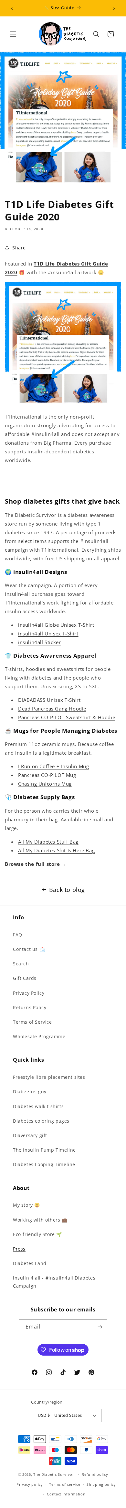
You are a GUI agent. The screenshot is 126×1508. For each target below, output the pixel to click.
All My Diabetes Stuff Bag (48, 841)
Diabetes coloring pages (41, 1121)
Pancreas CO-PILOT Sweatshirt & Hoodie (66, 717)
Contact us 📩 (29, 949)
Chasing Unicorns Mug (45, 783)
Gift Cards (25, 978)
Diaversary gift (30, 1135)
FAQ (17, 935)
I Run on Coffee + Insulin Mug (53, 766)
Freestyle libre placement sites (49, 1077)
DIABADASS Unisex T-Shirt (49, 700)
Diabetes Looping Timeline (44, 1164)
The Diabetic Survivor (53, 1474)
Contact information (66, 1494)
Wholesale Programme (39, 1036)
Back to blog (67, 890)
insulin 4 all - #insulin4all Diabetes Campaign (54, 1282)
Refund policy (95, 1474)
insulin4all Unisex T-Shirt (48, 633)
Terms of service (64, 1484)
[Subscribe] (100, 1326)
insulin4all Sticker (39, 642)
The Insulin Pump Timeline (44, 1150)
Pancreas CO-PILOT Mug (47, 775)
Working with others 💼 (40, 1220)
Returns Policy (29, 1007)
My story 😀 (26, 1205)
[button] (13, 34)
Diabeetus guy (30, 1091)
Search (21, 964)
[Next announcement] (114, 8)
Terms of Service (32, 1022)
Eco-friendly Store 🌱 (37, 1234)
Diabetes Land (30, 1263)
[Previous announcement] (12, 8)
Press (19, 1249)
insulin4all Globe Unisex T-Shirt (56, 625)
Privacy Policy (28, 993)
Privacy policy (29, 1484)
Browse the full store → (36, 864)
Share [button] (19, 248)
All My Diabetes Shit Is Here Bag (56, 850)
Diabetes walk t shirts (38, 1106)
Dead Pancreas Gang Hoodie (52, 708)
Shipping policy (101, 1484)
